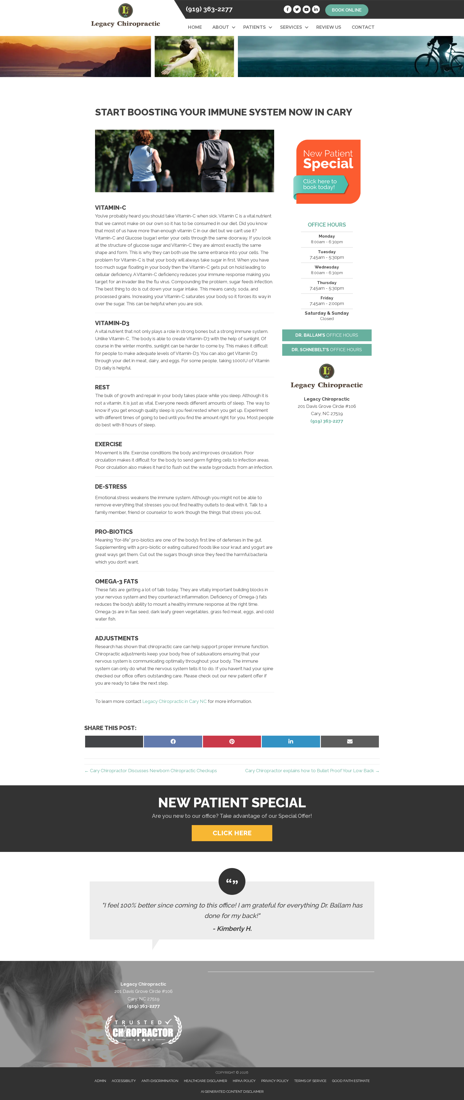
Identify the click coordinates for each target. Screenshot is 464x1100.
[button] (233, 27)
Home (195, 27)
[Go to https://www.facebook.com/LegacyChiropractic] (288, 10)
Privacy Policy (275, 1081)
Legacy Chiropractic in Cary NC (174, 701)
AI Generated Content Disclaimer (232, 1092)
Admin (100, 1081)
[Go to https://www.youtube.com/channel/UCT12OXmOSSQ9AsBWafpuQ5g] (306, 10)
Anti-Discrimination (160, 1081)
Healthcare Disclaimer (205, 1081)
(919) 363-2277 (209, 9)
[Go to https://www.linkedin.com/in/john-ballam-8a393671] (316, 10)
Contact (363, 27)
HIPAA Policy (244, 1081)
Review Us (328, 27)
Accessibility (124, 1081)
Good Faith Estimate (351, 1081)
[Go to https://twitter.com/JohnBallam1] (297, 10)
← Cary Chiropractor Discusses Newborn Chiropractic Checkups (150, 770)
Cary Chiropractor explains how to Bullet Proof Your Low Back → (312, 770)
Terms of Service (310, 1081)
